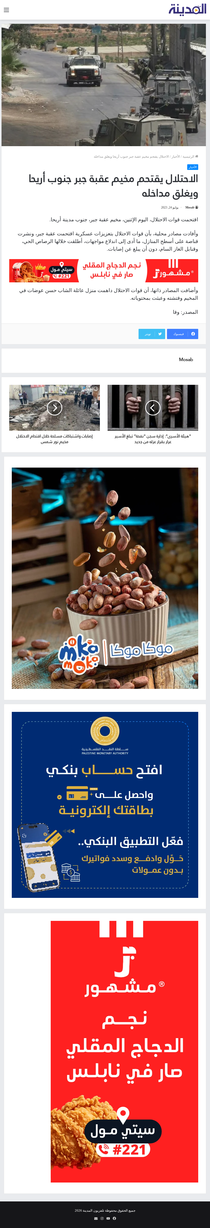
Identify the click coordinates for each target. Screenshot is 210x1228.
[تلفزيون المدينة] (187, 10)
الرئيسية (189, 156)
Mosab (189, 207)
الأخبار (176, 156)
